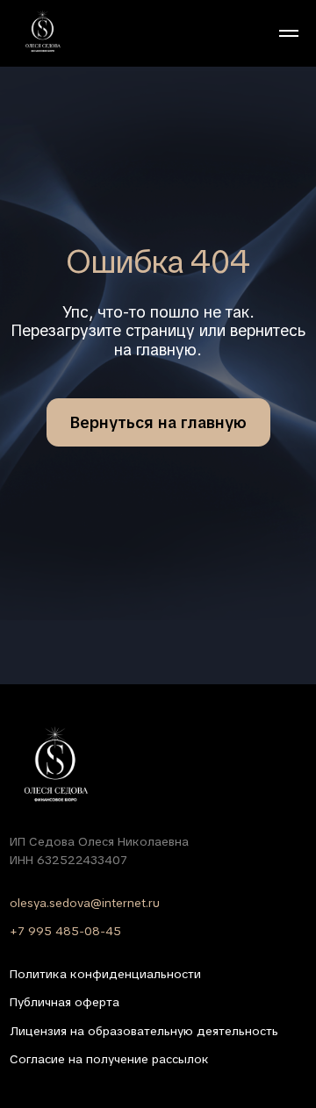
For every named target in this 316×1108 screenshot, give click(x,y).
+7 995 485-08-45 (65, 931)
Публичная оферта (64, 1002)
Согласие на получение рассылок (109, 1059)
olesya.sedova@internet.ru (85, 903)
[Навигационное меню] (288, 33)
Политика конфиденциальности (105, 974)
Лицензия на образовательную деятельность (144, 1031)
